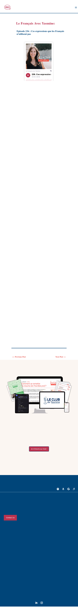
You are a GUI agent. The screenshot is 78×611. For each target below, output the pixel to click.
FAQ (7, 586)
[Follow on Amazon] (63, 489)
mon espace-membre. (53, 458)
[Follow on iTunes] (74, 489)
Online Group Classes (11, 537)
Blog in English (10, 556)
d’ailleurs (19, 166)
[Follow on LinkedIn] (36, 603)
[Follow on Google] (68, 489)
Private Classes (10, 532)
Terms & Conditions (11, 581)
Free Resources (10, 562)
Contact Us (10, 518)
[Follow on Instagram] (41, 603)
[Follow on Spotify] (58, 489)
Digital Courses (10, 543)
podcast (58, 119)
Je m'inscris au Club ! (39, 449)
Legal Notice (9, 575)
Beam (54, 334)
